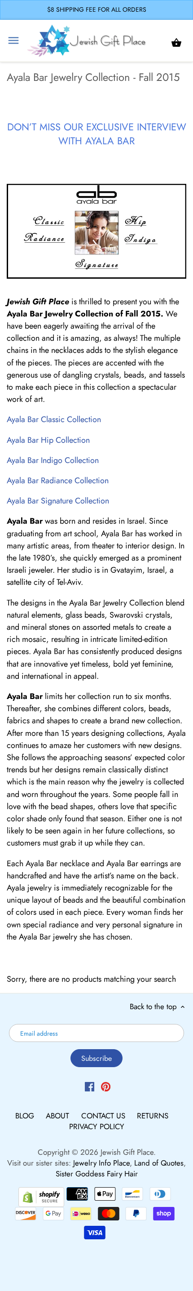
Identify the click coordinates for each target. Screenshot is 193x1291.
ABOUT (58, 1115)
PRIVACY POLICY (96, 1126)
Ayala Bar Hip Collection (48, 440)
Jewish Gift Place (127, 1152)
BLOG (25, 1115)
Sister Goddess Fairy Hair (97, 1173)
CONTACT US (104, 1115)
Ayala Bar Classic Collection (54, 419)
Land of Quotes (159, 1162)
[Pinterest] (105, 1086)
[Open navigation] (13, 40)
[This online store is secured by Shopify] (41, 1195)
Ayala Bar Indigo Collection (53, 460)
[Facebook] (89, 1086)
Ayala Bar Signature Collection (58, 501)
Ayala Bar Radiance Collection (58, 480)
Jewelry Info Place (101, 1162)
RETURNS (152, 1115)
